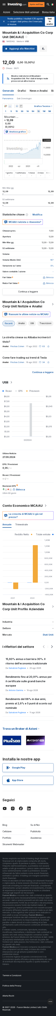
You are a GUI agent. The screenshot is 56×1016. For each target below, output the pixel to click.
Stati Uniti (48, 634)
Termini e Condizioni (11, 975)
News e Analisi (39, 90)
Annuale (7, 524)
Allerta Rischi (8, 996)
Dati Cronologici (24, 98)
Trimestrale (21, 524)
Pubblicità (35, 831)
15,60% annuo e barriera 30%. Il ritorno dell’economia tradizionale (26, 661)
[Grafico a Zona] (10, 106)
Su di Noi (35, 825)
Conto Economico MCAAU (22, 506)
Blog (4, 825)
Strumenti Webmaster (13, 844)
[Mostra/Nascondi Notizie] (21, 106)
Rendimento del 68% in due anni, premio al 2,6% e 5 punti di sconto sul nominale (29, 703)
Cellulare (7, 831)
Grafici (22, 90)
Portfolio (6, 837)
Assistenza (35, 837)
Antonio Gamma (16, 690)
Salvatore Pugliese (17, 668)
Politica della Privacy (11, 986)
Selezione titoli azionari (26, 12)
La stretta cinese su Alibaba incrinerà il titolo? (26, 339)
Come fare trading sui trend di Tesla (24, 357)
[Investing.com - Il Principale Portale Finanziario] (17, 4)
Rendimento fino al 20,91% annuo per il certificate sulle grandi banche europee (29, 681)
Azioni (6, 12)
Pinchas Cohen (17, 346)
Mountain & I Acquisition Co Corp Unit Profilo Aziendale (23, 606)
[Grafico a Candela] (5, 106)
